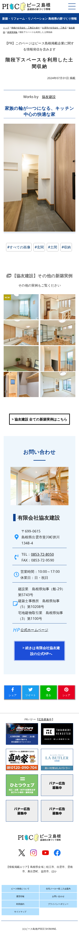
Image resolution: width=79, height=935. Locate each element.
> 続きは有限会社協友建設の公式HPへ (41, 650)
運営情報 (20, 896)
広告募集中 (45, 719)
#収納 (66, 247)
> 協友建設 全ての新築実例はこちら (39, 419)
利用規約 (20, 904)
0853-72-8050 (42, 554)
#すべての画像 (18, 247)
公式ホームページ (34, 630)
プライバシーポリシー (58, 904)
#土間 (52, 247)
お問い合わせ (58, 896)
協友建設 (49, 96)
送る (48, 695)
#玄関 (39, 247)
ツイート (30, 695)
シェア (12, 695)
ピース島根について (20, 888)
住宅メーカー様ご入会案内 (58, 888)
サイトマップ (20, 911)
